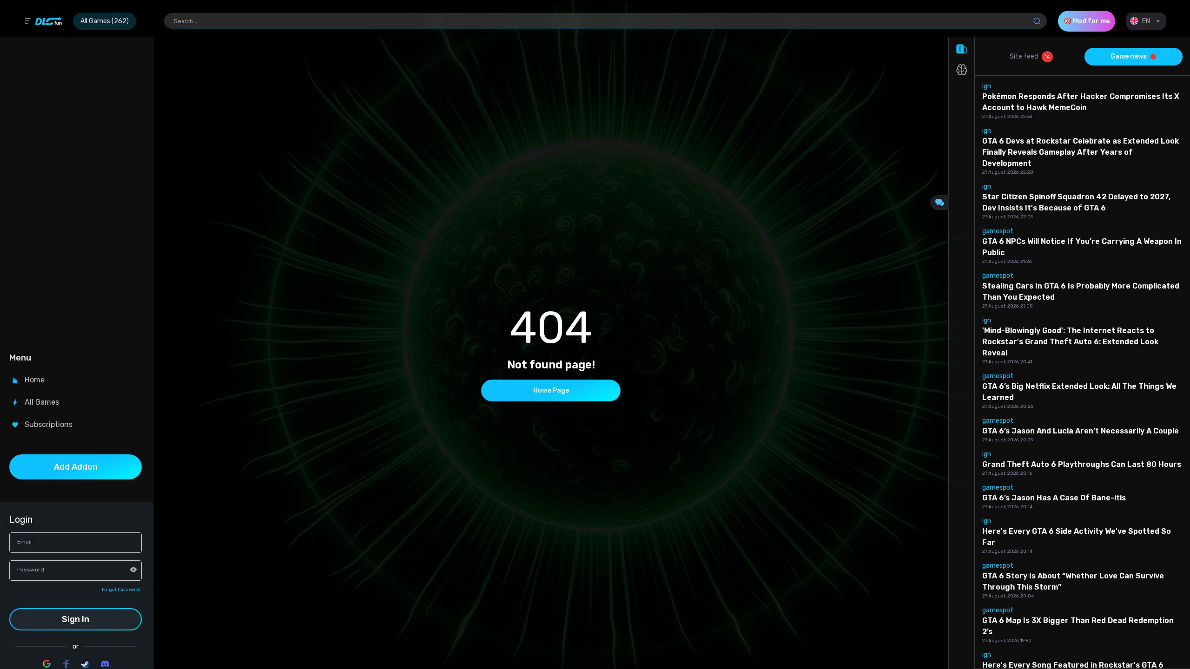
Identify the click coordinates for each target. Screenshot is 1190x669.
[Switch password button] (133, 569)
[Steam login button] (85, 664)
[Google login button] (46, 664)
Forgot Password (121, 589)
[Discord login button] (105, 664)
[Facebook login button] (66, 664)
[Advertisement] (75, 193)
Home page (551, 390)
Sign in (75, 619)
